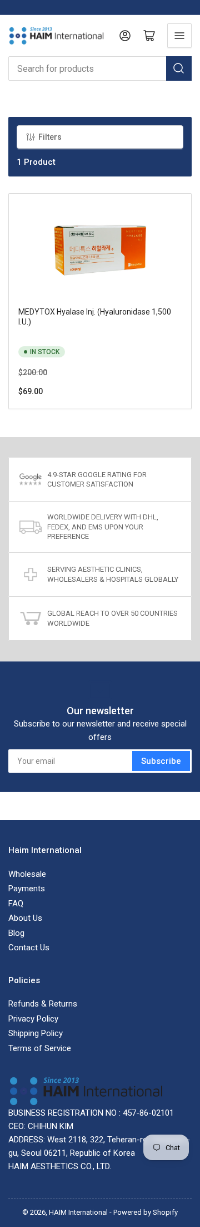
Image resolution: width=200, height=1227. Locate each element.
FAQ (15, 904)
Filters (50, 136)
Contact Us (28, 948)
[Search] (179, 68)
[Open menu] (179, 35)
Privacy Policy (33, 1019)
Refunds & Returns (42, 1004)
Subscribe (161, 761)
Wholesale (27, 874)
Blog (16, 933)
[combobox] (100, 68)
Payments (26, 889)
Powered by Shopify (145, 1212)
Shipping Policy (35, 1033)
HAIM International (78, 1212)
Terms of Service (39, 1048)
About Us (25, 918)
